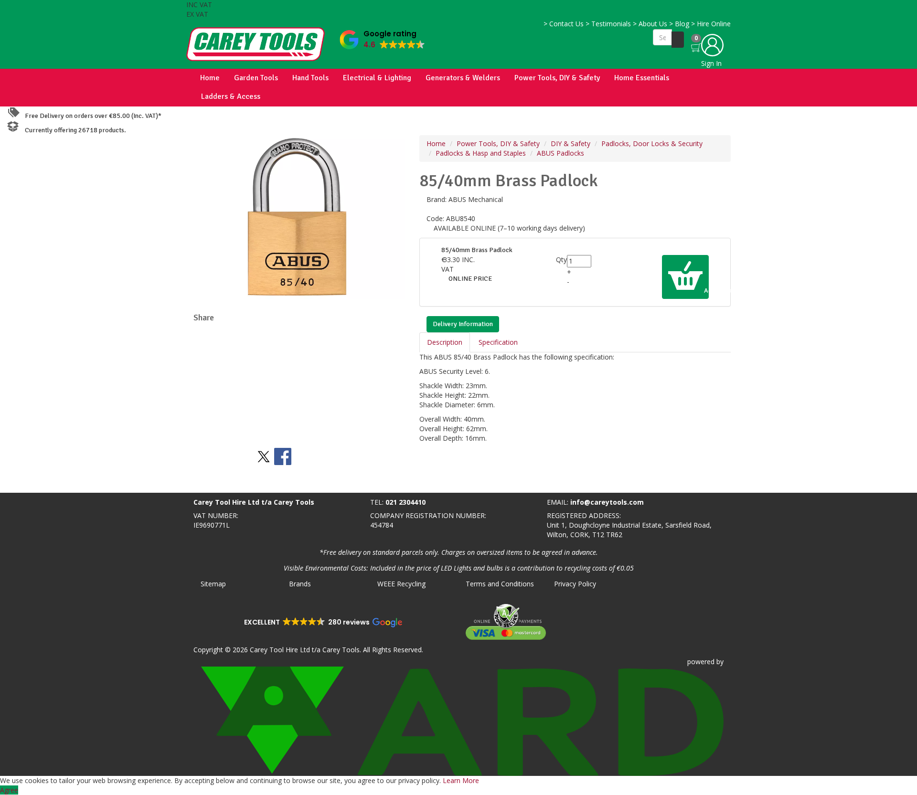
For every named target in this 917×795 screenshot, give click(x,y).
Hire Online (711, 23)
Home (210, 78)
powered (700, 661)
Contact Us (564, 23)
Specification (498, 342)
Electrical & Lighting (377, 78)
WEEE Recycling (401, 583)
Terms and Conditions (500, 583)
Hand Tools (310, 78)
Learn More (461, 780)
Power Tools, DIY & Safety (557, 78)
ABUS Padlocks (560, 153)
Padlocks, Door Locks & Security (652, 143)
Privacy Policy (575, 583)
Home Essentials (641, 78)
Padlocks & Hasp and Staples (481, 153)
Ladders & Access (230, 96)
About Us (650, 23)
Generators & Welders (463, 78)
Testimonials (608, 23)
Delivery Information (463, 324)
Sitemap (213, 583)
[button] (382, 37)
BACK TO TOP (25, 483)
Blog (679, 23)
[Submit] (678, 40)
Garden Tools (256, 78)
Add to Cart (706, 290)
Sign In (711, 63)
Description (444, 342)
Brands (300, 583)
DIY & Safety (570, 143)
